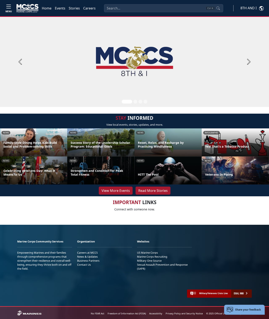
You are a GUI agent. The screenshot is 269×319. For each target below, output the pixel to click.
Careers (89, 8)
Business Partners (88, 260)
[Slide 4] (145, 102)
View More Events (116, 190)
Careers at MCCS (87, 252)
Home (46, 8)
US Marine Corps (147, 252)
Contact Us (84, 265)
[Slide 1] (127, 102)
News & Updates (87, 256)
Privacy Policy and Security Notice (184, 313)
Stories (74, 8)
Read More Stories (153, 190)
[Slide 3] (140, 102)
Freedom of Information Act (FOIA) (127, 313)
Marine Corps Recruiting (152, 256)
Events (60, 8)
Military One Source (149, 260)
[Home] (27, 8)
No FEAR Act (97, 313)
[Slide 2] (135, 102)
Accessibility (155, 313)
